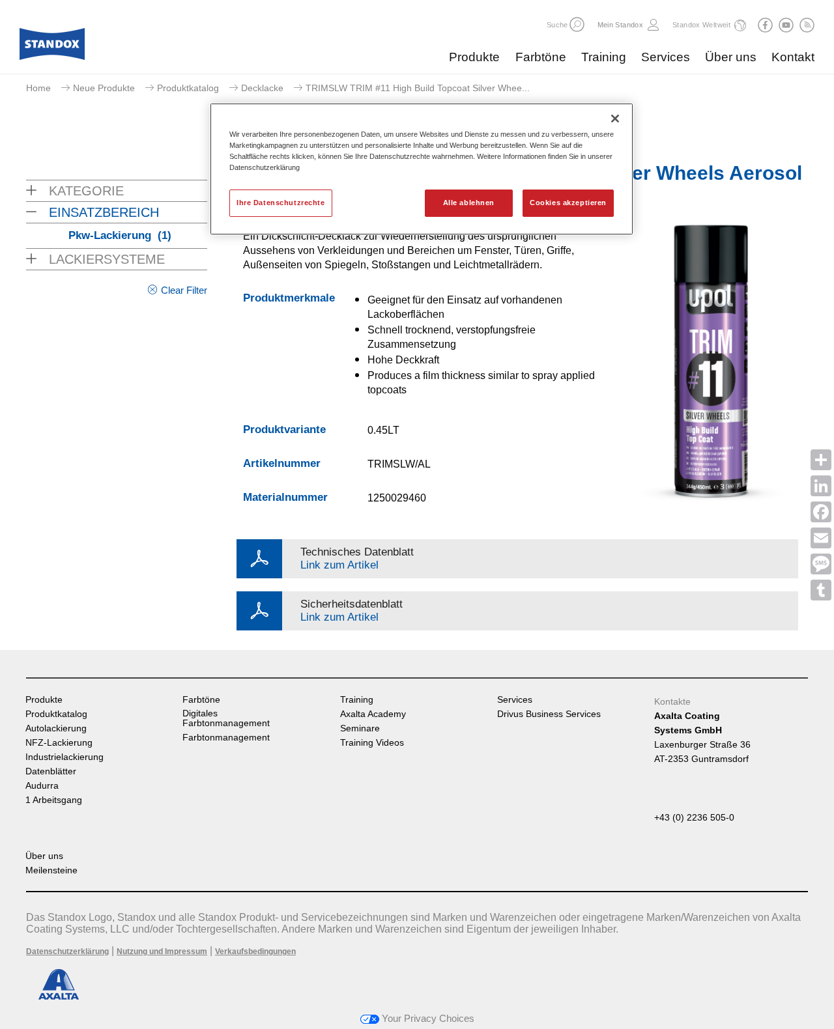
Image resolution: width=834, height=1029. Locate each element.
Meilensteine (51, 870)
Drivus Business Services (549, 714)
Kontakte (672, 701)
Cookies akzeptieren (568, 202)
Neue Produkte (104, 88)
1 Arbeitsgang (53, 800)
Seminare (360, 728)
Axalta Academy (373, 714)
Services (665, 57)
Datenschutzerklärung (67, 951)
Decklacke (262, 88)
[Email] (821, 538)
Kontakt (792, 57)
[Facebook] (821, 512)
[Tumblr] (821, 590)
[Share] (821, 460)
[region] (421, 169)
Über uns (730, 57)
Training (603, 57)
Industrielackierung (64, 757)
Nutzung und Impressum (162, 951)
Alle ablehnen (469, 202)
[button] (576, 24)
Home (38, 88)
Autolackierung (56, 728)
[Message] (821, 564)
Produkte (474, 57)
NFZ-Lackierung (59, 743)
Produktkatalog (188, 88)
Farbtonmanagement (226, 737)
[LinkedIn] (821, 486)
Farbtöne (540, 57)
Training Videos (372, 743)
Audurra (42, 786)
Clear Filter (184, 290)
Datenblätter (50, 771)
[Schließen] (615, 118)
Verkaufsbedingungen (255, 951)
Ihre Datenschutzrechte (281, 202)
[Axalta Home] (52, 47)
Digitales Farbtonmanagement (226, 718)
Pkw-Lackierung (119, 235)
